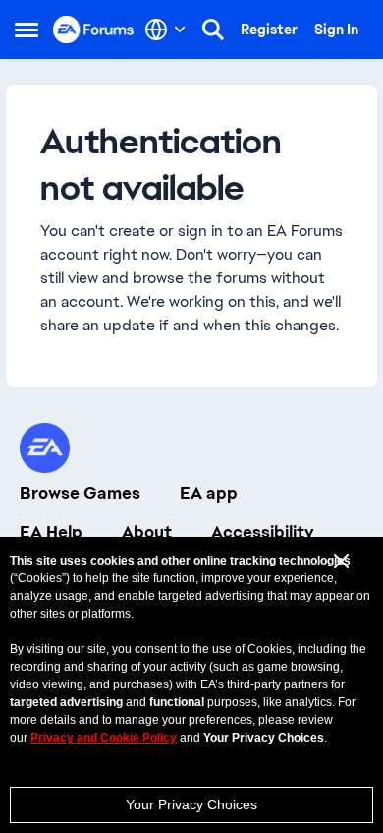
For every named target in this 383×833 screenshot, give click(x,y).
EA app (209, 493)
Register (269, 29)
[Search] (213, 29)
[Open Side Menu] (26, 29)
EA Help (51, 532)
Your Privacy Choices (191, 804)
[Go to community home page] (94, 29)
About (147, 532)
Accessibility (262, 532)
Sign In (336, 29)
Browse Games (80, 493)
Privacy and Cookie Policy (103, 737)
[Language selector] (165, 29)
